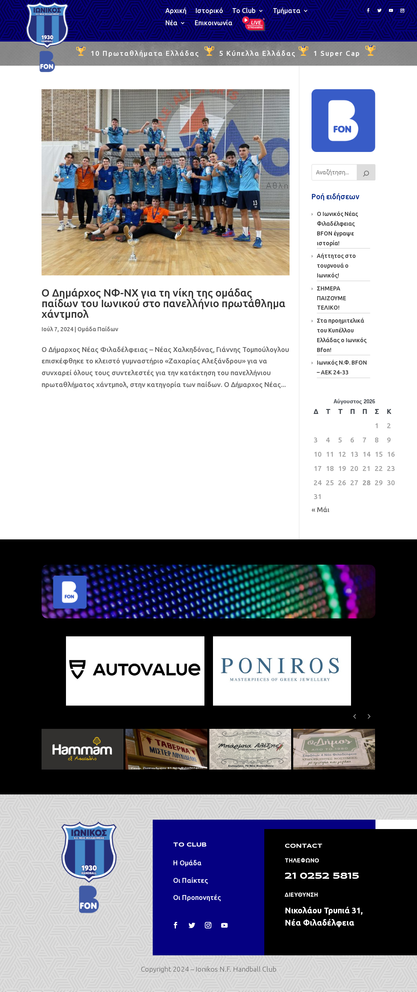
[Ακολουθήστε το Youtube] (391, 11)
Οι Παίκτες (190, 880)
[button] (369, 716)
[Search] (366, 172)
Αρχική (176, 11)
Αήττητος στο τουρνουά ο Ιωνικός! (336, 266)
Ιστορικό (209, 11)
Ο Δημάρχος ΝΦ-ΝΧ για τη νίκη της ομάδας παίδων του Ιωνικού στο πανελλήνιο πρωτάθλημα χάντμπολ (163, 303)
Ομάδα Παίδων (97, 329)
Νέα (171, 23)
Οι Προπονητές (197, 897)
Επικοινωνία (214, 23)
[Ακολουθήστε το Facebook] (368, 11)
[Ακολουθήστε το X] (379, 11)
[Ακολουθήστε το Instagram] (402, 11)
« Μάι (320, 509)
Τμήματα (287, 11)
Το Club (244, 11)
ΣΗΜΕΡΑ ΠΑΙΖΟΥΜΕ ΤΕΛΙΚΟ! (331, 298)
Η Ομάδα (187, 863)
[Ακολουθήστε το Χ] (191, 925)
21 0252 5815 (322, 876)
